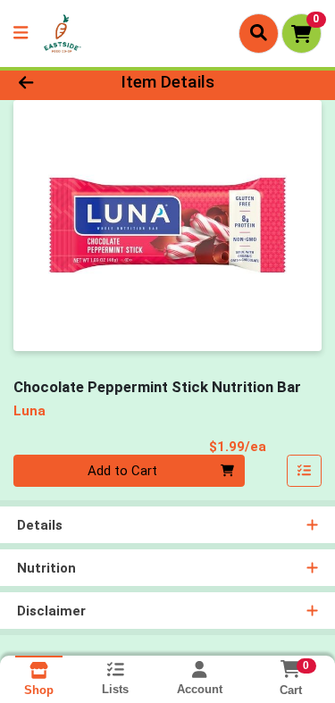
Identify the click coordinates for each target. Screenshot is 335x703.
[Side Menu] (20, 33)
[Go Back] (51, 82)
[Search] (258, 33)
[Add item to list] (304, 471)
